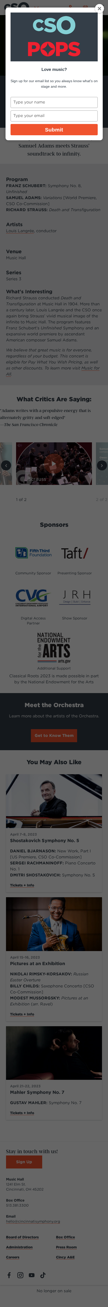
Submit (54, 130)
